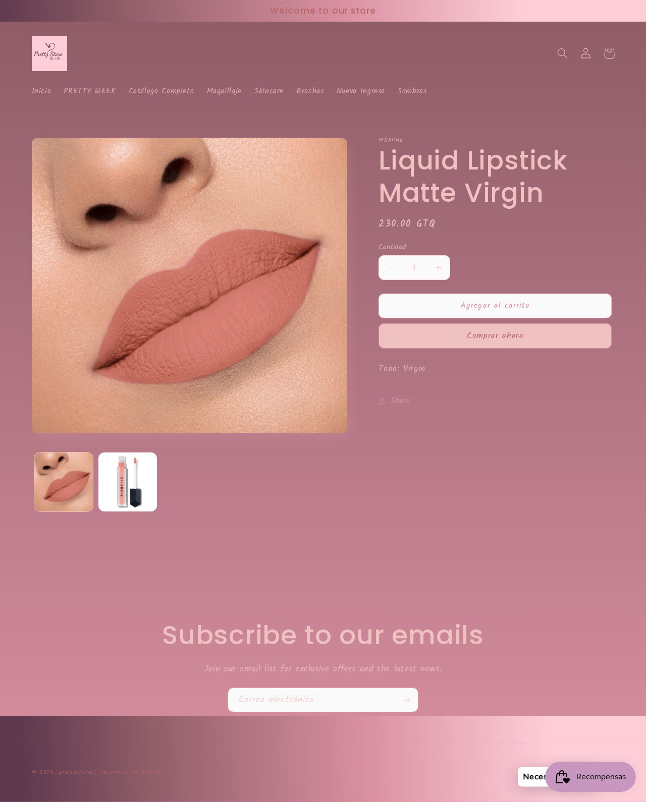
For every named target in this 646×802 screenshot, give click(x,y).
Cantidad (392, 247)
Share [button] (400, 400)
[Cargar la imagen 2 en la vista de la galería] (127, 481)
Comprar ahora (495, 335)
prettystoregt (78, 772)
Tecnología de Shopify (131, 772)
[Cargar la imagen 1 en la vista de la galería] (63, 481)
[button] (562, 53)
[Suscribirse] (406, 700)
